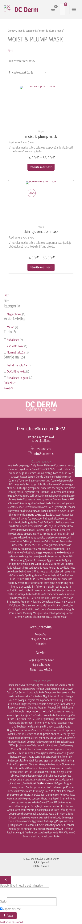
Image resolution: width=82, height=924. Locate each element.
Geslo (3, 901)
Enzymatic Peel (31, 491)
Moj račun (41, 634)
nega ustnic (46, 571)
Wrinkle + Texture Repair (54, 597)
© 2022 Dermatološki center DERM (41, 858)
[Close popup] (5, 880)
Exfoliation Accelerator (59, 541)
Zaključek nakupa (41, 639)
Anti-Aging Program (28, 488)
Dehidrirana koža (17, 365)
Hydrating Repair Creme (54, 798)
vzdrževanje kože (38, 567)
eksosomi (65, 537)
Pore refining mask (64, 809)
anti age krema (23, 469)
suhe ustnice (17, 578)
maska (50, 495)
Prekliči (8, 388)
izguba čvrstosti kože (39, 503)
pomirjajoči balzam (64, 495)
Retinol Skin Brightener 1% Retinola (26, 703)
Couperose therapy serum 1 (54, 488)
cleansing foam (48, 480)
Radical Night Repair (47, 529)
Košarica (41, 644)
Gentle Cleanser (45, 476)
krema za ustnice (52, 533)
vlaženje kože (27, 563)
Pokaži (10, 383)
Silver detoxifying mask (22, 529)
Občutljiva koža (16, 371)
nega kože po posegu (18, 465)
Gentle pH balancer (38, 768)
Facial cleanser (62, 476)
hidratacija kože (52, 518)
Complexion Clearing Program (58, 601)
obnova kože (15, 499)
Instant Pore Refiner (62, 575)
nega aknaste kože (40, 514)
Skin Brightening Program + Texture (55, 718)
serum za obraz (59, 556)
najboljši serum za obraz (38, 590)
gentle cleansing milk (62, 582)
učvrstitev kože (15, 507)
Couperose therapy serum (37, 499)
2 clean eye (40, 560)
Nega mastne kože (41, 669)
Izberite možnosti (41, 167)
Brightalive (31, 522)
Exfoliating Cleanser (20, 605)
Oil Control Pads (32, 741)
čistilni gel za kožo (46, 548)
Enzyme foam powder (30, 518)
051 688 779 (43, 449)
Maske (10, 327)
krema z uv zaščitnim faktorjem (29, 586)
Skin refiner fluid (18, 514)
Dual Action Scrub (48, 522)
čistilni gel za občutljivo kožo (24, 609)
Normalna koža (16, 352)
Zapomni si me (11, 909)
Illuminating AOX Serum (60, 510)
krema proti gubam (63, 503)
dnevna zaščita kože (35, 511)
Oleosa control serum (48, 578)
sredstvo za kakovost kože (38, 507)
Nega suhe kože (41, 664)
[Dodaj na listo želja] (68, 89)
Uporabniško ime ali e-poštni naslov (21, 885)
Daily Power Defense (42, 465)
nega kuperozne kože (49, 552)
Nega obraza (14, 314)
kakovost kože (20, 567)
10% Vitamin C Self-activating (29, 495)
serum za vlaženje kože (38, 779)
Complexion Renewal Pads (28, 526)
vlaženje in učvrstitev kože (59, 526)
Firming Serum (60, 499)
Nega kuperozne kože (41, 660)
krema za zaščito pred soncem (43, 537)
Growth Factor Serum (23, 476)
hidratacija (58, 590)
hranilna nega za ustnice (22, 473)
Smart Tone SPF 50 (42, 469)
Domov (12, 30)
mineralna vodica (56, 594)
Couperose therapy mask (22, 813)
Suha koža (13, 340)
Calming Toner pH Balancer (24, 480)
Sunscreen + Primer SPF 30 (25, 545)
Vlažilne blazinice (33, 616)
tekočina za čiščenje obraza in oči (28, 541)
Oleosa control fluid (47, 771)
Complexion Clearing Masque (25, 613)
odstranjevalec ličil (36, 775)
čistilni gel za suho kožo (39, 787)
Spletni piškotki (41, 866)
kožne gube (25, 556)
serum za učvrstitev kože (44, 832)
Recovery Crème (50, 545)
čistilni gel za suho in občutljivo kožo (29, 828)
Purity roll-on (15, 510)
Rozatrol (31, 548)
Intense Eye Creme (51, 491)
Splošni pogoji (41, 862)
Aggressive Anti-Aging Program (48, 821)
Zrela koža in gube (17, 378)
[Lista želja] (62, 9)
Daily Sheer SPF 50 (29, 571)
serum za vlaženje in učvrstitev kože (52, 605)
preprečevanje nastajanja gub (57, 609)
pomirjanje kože (42, 556)
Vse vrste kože (15, 346)
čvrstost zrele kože (63, 469)
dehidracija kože (56, 703)
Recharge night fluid (37, 484)
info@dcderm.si (44, 454)
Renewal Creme (58, 484)
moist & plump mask (55, 616)
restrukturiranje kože (37, 582)
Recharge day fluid (59, 567)
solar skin (58, 571)
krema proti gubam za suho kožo (55, 473)
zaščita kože (39, 594)
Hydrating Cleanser (64, 507)
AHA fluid (30, 578)
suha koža (48, 613)
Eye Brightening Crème (37, 575)
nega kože (19, 484)
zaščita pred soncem (47, 564)
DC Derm (26, 9)
